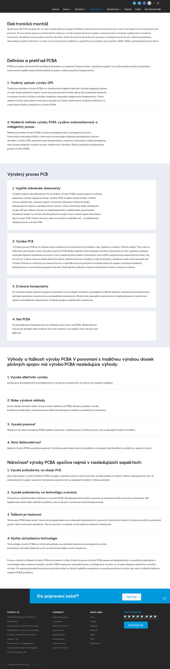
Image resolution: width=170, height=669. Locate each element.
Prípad (92, 635)
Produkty (93, 622)
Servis (92, 617)
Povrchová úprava (59, 643)
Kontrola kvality (58, 639)
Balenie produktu (59, 635)
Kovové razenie (58, 630)
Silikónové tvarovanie (60, 626)
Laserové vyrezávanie (60, 648)
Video (92, 639)
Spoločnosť (94, 630)
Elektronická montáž (60, 617)
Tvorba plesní (57, 622)
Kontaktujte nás (95, 643)
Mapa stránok (37, 665)
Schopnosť (94, 626)
